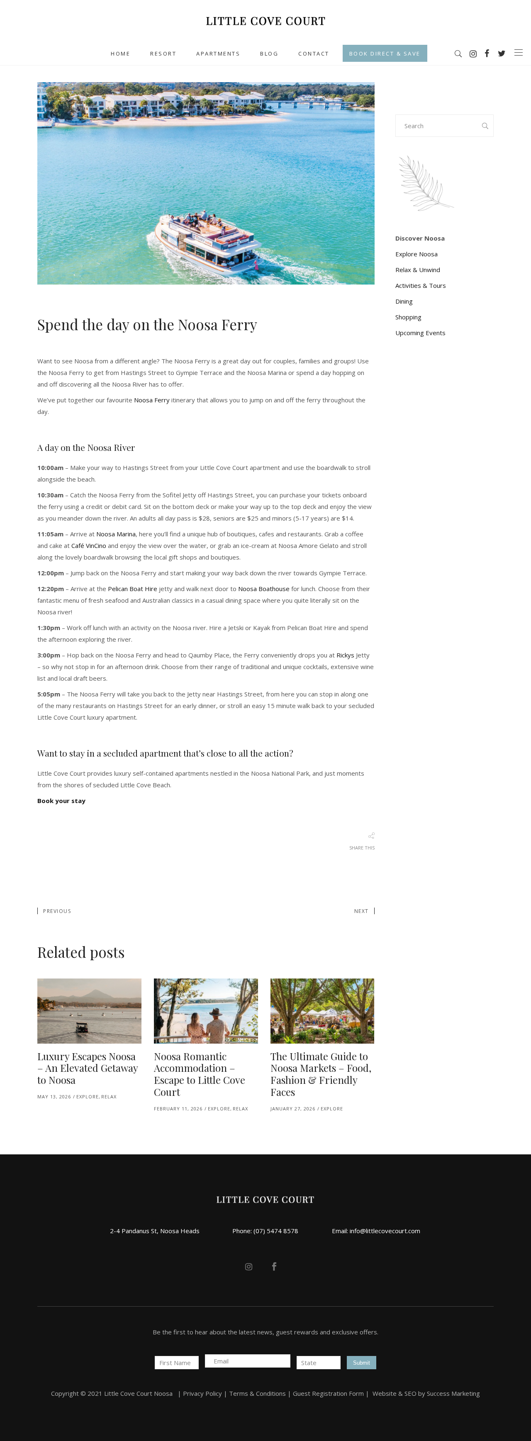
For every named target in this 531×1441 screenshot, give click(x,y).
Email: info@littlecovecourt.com (376, 1231)
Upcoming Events (420, 333)
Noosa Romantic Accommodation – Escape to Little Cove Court (199, 1073)
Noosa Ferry (152, 400)
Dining (404, 301)
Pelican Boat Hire (132, 588)
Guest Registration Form (328, 1393)
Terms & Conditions (257, 1393)
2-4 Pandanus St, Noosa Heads (155, 1231)
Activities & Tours (420, 285)
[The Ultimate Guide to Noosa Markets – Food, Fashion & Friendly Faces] (322, 1011)
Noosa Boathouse (264, 588)
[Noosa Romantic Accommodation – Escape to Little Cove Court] (206, 1011)
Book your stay (61, 800)
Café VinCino (88, 545)
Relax (109, 1096)
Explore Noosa (416, 254)
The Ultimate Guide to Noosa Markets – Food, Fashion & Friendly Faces (320, 1073)
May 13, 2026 (54, 1096)
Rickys (345, 655)
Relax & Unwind (417, 269)
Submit (361, 1363)
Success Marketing (453, 1393)
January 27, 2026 (292, 1108)
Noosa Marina (116, 534)
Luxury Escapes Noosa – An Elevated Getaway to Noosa (87, 1068)
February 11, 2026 (178, 1108)
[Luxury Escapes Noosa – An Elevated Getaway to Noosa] (89, 1011)
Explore (87, 1096)
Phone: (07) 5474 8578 (265, 1231)
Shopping (408, 317)
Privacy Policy (202, 1393)
